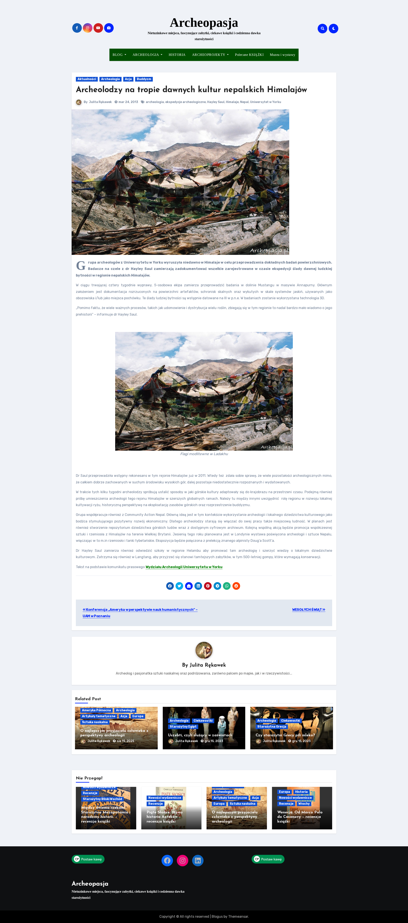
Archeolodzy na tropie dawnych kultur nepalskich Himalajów (191, 90)
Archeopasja (204, 23)
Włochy (304, 804)
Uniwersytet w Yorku (265, 102)
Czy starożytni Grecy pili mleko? (285, 735)
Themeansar (238, 917)
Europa (137, 716)
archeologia (155, 102)
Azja (128, 79)
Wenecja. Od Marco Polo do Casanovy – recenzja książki (300, 817)
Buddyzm (144, 79)
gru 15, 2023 (214, 741)
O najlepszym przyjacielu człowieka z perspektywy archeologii (235, 817)
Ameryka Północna (96, 710)
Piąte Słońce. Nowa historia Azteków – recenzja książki (165, 817)
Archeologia (110, 79)
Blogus (217, 917)
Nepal (244, 102)
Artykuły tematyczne (98, 716)
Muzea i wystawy (282, 54)
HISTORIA (177, 54)
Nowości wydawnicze (99, 787)
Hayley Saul (215, 102)
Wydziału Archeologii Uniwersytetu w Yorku (184, 567)
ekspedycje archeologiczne (185, 102)
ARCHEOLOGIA (146, 54)
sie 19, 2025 (125, 741)
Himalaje (232, 102)
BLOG (118, 54)
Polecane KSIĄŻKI (249, 54)
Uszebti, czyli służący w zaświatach (200, 735)
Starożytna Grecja (271, 726)
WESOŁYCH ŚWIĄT (307, 610)
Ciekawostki (203, 721)
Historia (301, 792)
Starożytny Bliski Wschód (102, 799)
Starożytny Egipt (183, 726)
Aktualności (87, 79)
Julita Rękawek (100, 102)
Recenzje (90, 793)
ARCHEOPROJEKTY (209, 54)
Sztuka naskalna (95, 722)
